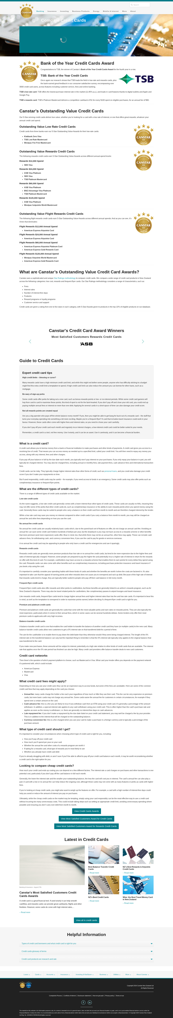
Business (103, 974)
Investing (64, 11)
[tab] (86, 943)
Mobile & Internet (111, 11)
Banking (40, 11)
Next (143, 341)
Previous (30, 341)
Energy (96, 11)
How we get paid (98, 996)
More (124, 11)
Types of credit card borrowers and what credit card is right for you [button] (49, 943)
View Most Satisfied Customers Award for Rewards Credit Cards (86, 826)
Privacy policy (109, 996)
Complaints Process (55, 996)
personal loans (110, 471)
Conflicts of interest (70, 996)
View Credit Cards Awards (86, 811)
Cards (37, 974)
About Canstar (142, 974)
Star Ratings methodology (65, 278)
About (133, 11)
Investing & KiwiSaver (84, 974)
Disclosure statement (84, 996)
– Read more (24, 912)
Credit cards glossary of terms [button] (34, 951)
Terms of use (120, 996)
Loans (26, 974)
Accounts (50, 974)
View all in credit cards (86, 920)
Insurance (52, 11)
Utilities (116, 974)
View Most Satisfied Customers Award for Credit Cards (86, 819)
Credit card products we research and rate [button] (39, 959)
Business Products (81, 11)
